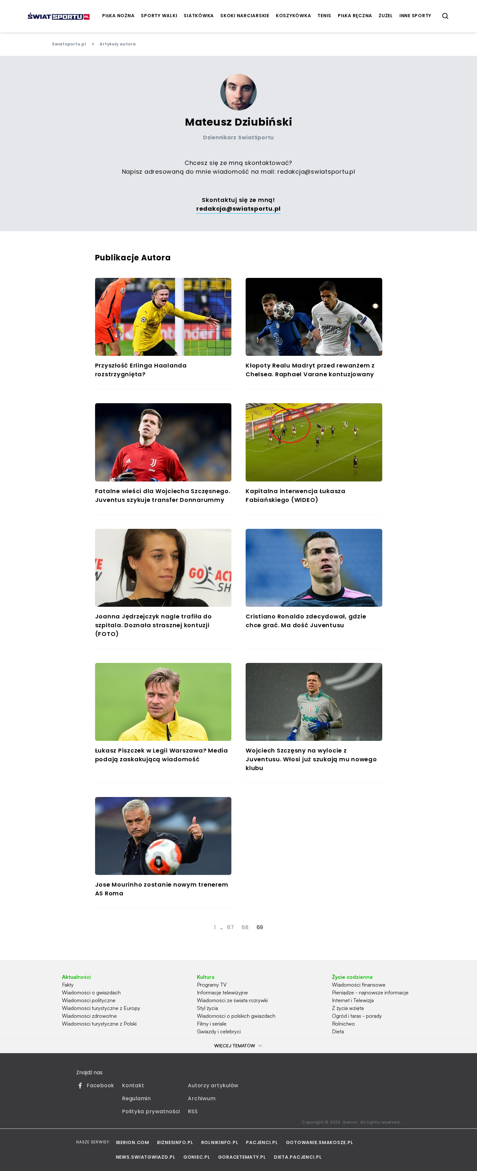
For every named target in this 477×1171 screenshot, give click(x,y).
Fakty (68, 984)
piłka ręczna (355, 15)
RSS (193, 1111)
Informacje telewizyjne (222, 992)
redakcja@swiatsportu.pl (316, 172)
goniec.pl (196, 1157)
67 (230, 927)
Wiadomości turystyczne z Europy (101, 1008)
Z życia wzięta (348, 1008)
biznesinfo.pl (175, 1142)
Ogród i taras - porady (357, 1016)
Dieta (338, 1031)
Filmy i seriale (211, 1023)
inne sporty (415, 15)
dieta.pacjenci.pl (298, 1157)
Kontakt (133, 1085)
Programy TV (211, 984)
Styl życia (207, 1008)
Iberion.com (132, 1142)
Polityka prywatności (151, 1111)
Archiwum (201, 1098)
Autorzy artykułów (213, 1085)
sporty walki (159, 15)
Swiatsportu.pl (69, 44)
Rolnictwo (343, 1023)
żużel (386, 15)
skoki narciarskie (244, 15)
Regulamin (136, 1098)
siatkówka (199, 15)
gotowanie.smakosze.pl (319, 1142)
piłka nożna (118, 15)
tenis (324, 15)
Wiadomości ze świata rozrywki (232, 1000)
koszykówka (293, 15)
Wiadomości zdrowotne (89, 1016)
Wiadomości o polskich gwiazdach (236, 1016)
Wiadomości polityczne (89, 1000)
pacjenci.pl (262, 1142)
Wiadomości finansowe (358, 984)
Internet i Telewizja (353, 1000)
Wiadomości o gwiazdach (91, 992)
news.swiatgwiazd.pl (146, 1157)
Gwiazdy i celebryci (219, 1031)
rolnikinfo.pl (219, 1142)
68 (245, 927)
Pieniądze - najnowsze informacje (370, 992)
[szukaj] (445, 16)
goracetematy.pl (242, 1157)
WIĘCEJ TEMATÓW (234, 1045)
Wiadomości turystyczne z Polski (99, 1023)
